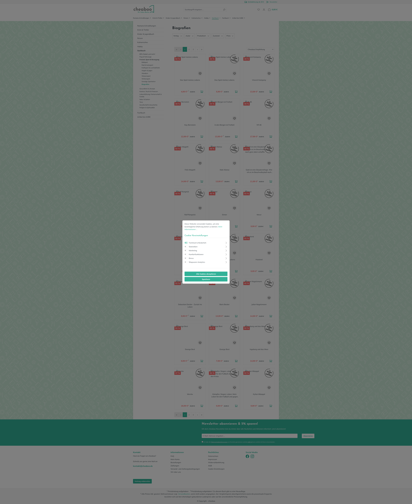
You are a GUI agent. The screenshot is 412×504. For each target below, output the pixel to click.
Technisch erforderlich (197, 243)
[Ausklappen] (226, 242)
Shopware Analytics (197, 262)
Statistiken (193, 246)
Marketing (193, 250)
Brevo (191, 258)
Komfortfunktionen (196, 254)
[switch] (186, 246)
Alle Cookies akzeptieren (206, 274)
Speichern (206, 279)
